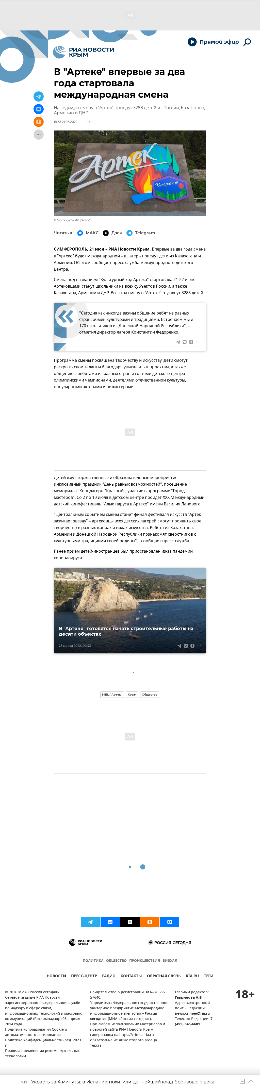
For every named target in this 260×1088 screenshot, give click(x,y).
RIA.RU (192, 977)
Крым (132, 694)
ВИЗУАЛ (169, 961)
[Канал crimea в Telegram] (90, 922)
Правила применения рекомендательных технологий (42, 1053)
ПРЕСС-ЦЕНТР (84, 977)
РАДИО (109, 977)
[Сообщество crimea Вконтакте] (110, 922)
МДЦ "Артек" (112, 694)
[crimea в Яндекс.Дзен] (130, 922)
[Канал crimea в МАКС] (169, 922)
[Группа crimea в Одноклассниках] (149, 922)
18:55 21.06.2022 (65, 122)
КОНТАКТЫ (131, 977)
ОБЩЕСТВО (116, 961)
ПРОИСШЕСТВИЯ (144, 961)
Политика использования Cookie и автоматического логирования (36, 1032)
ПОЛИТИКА (93, 961)
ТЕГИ (208, 977)
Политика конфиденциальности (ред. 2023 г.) (43, 1043)
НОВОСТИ (56, 977)
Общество (149, 694)
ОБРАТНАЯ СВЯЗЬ (164, 977)
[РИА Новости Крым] (83, 52)
